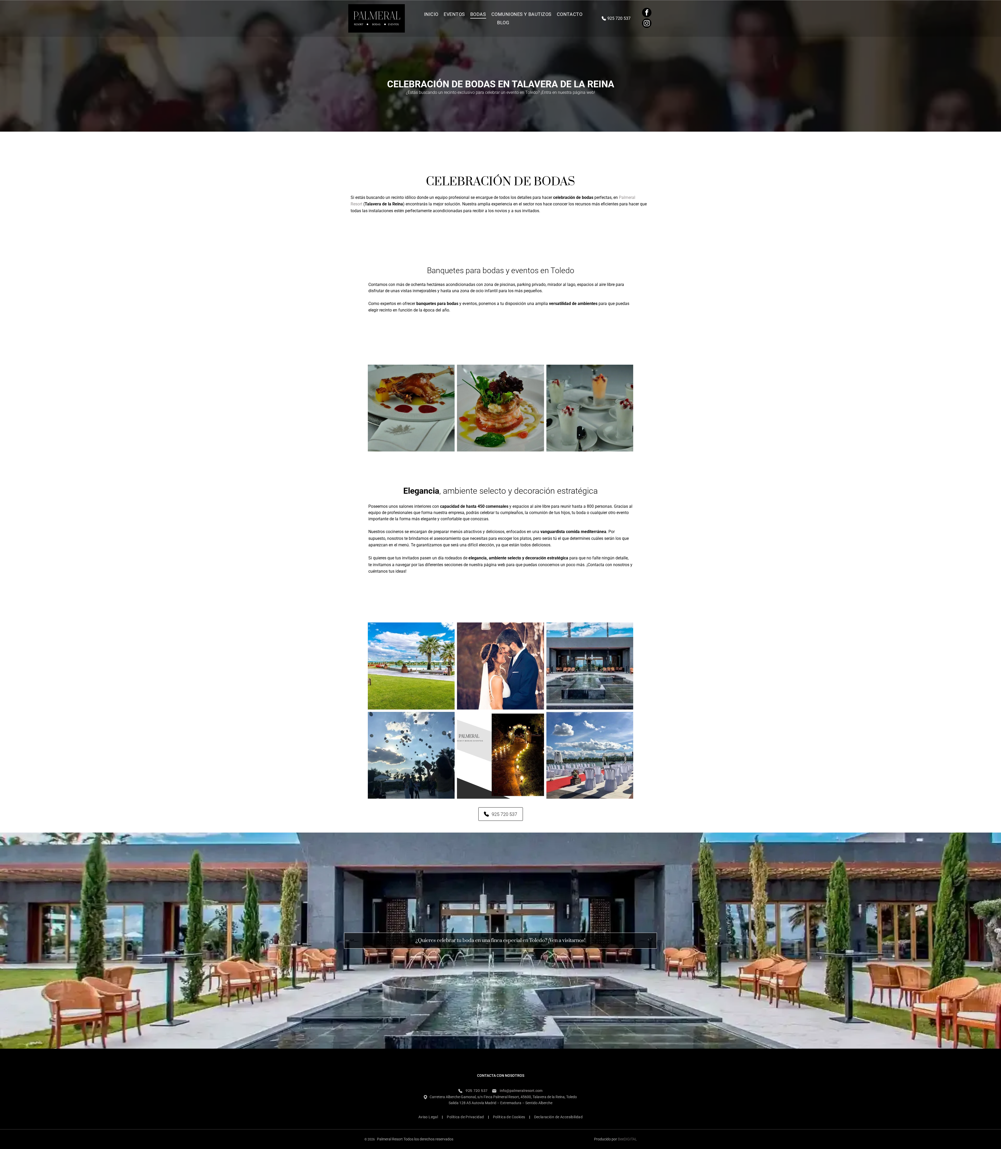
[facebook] (646, 13)
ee (622, 1139)
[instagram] (646, 24)
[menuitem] (431, 14)
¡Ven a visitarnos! (566, 940)
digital (630, 1139)
